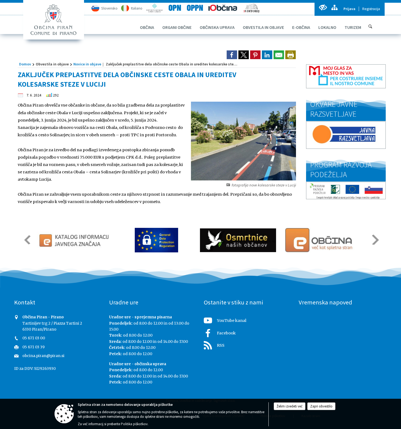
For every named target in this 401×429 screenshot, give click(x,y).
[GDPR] (156, 240)
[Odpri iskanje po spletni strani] (370, 26)
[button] (27, 240)
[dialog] (290, 54)
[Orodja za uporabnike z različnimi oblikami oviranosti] (323, 7)
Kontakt (24, 302)
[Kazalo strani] (334, 7)
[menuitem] (147, 27)
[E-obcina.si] (319, 240)
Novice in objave (87, 64)
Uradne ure (123, 302)
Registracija (371, 9)
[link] (231, 54)
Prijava (349, 9)
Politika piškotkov (134, 424)
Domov (25, 64)
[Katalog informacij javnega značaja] (75, 240)
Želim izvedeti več (290, 406)
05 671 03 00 (33, 338)
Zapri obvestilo (321, 406)
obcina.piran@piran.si (43, 356)
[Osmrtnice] (238, 240)
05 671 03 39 (33, 347)
